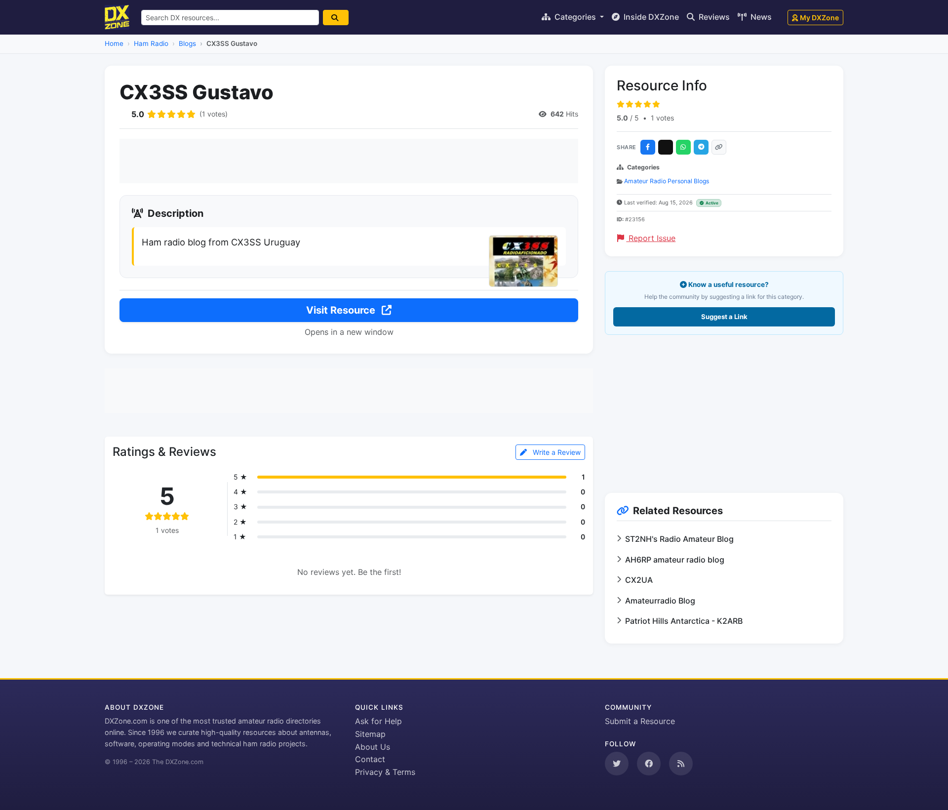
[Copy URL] (718, 147)
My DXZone (819, 17)
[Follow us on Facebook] (649, 763)
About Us (372, 747)
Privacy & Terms (385, 772)
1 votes (662, 118)
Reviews (713, 17)
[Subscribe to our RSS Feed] (681, 763)
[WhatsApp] (683, 147)
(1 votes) (213, 114)
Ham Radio (151, 43)
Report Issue (650, 238)
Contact (370, 759)
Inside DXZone (650, 17)
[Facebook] (647, 147)
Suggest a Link (724, 317)
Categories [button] (575, 17)
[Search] (336, 17)
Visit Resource (342, 310)
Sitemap (370, 734)
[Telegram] (701, 147)
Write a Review (556, 452)
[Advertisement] (348, 161)
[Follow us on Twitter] (617, 763)
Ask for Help (378, 721)
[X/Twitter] (665, 147)
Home (114, 43)
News (760, 17)
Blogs (187, 43)
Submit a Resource (640, 721)
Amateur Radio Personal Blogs (666, 181)
